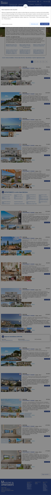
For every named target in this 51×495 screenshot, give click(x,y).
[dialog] (25, 16)
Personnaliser (34, 24)
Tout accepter (44, 24)
